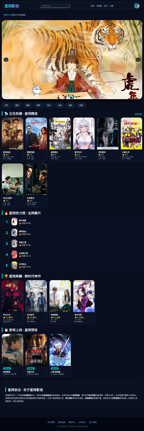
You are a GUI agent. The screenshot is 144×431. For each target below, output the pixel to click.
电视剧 (99, 6)
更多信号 (138, 114)
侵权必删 (61, 422)
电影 (92, 6)
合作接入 (82, 422)
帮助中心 (72, 422)
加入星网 (93, 422)
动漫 (111, 6)
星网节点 (7, 15)
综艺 (106, 6)
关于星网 (51, 422)
